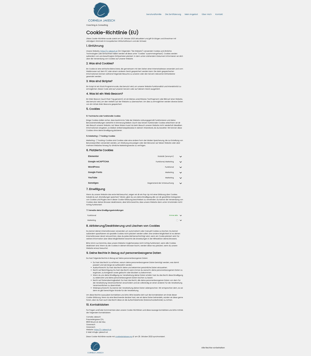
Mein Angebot (191, 14)
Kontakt (219, 14)
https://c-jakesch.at (109, 51)
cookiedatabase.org (123, 336)
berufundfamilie (153, 14)
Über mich (207, 14)
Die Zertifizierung (173, 14)
